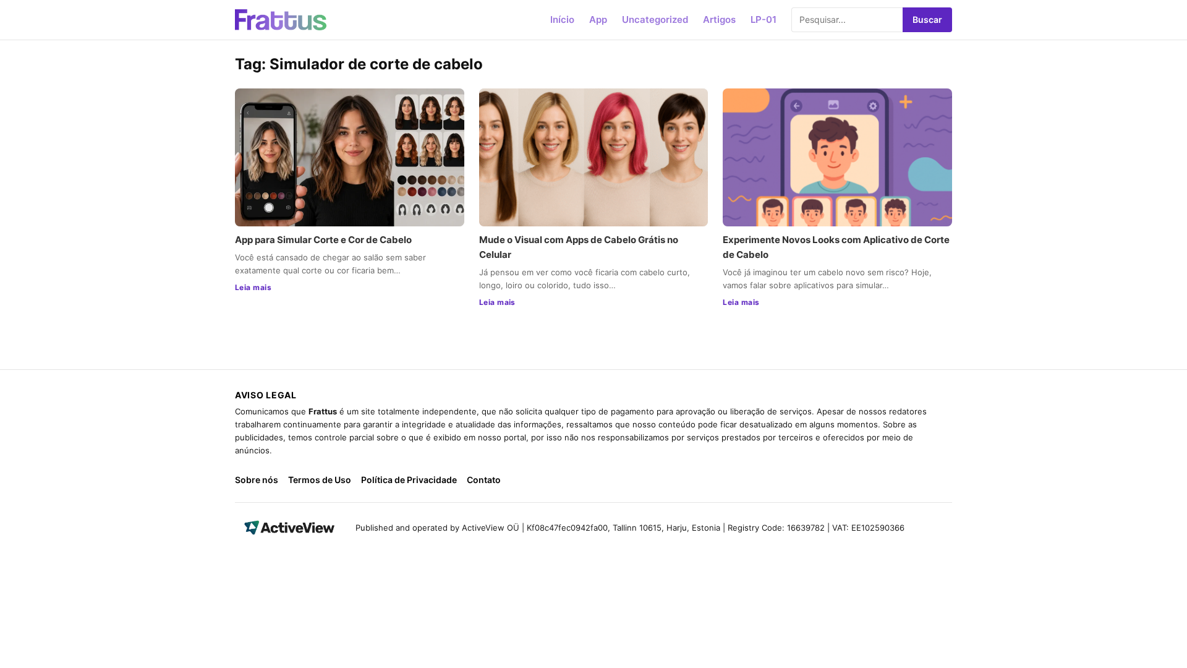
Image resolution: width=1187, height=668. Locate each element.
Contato (484, 479)
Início (562, 19)
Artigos (719, 19)
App (598, 19)
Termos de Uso (319, 479)
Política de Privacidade (409, 479)
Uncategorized (655, 19)
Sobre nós (256, 479)
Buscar (927, 19)
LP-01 (763, 19)
